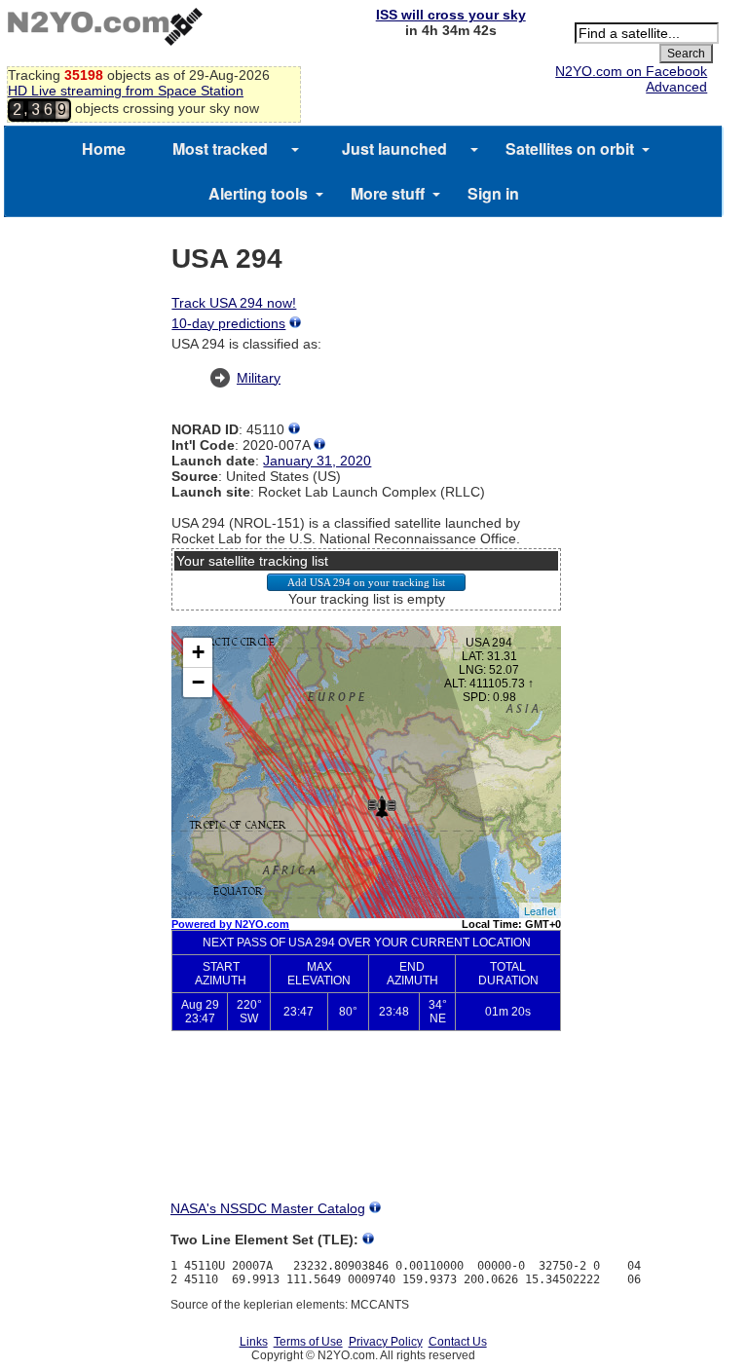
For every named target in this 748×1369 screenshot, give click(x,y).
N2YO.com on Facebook (631, 71)
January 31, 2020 (317, 460)
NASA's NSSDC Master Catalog (267, 1208)
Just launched (394, 148)
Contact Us (458, 1342)
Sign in (493, 193)
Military (258, 378)
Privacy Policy (386, 1342)
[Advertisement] (366, 1131)
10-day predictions (228, 323)
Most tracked (220, 148)
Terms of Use (308, 1342)
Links (254, 1342)
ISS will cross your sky (451, 14)
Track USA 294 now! (233, 303)
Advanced (676, 86)
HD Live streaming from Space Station (125, 90)
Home (104, 148)
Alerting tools (258, 193)
